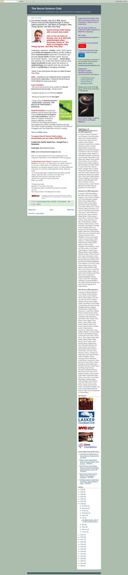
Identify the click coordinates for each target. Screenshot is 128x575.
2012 (82, 551)
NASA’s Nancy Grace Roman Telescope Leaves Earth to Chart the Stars (89, 461)
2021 (82, 501)
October (84, 510)
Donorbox (90, 31)
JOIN (81, 55)
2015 (82, 544)
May (83, 524)
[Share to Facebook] (38, 204)
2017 (82, 539)
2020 (82, 504)
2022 (82, 499)
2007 (82, 563)
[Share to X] (36, 204)
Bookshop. (35, 106)
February (84, 529)
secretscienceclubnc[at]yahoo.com (89, 65)
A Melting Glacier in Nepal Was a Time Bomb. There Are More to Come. (89, 481)
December (85, 506)
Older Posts (70, 209)
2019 (82, 535)
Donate (82, 46)
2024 (82, 494)
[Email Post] (68, 201)
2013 (82, 549)
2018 (82, 537)
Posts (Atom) (40, 213)
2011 (82, 554)
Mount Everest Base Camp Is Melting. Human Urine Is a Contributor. (88, 475)
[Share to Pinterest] (40, 204)
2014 (82, 546)
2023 (82, 496)
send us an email (50, 81)
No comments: (62, 201)
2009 (82, 558)
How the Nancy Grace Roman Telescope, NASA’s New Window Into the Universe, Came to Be (89, 467)
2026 (82, 489)
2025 (82, 492)
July (83, 518)
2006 (82, 565)
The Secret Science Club (46, 8)
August (84, 515)
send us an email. (91, 52)
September (85, 513)
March (84, 527)
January (84, 532)
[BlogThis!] (34, 204)
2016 (82, 542)
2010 (82, 556)
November (85, 508)
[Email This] (32, 204)
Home (51, 209)
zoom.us (67, 157)
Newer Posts (32, 209)
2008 (82, 561)
